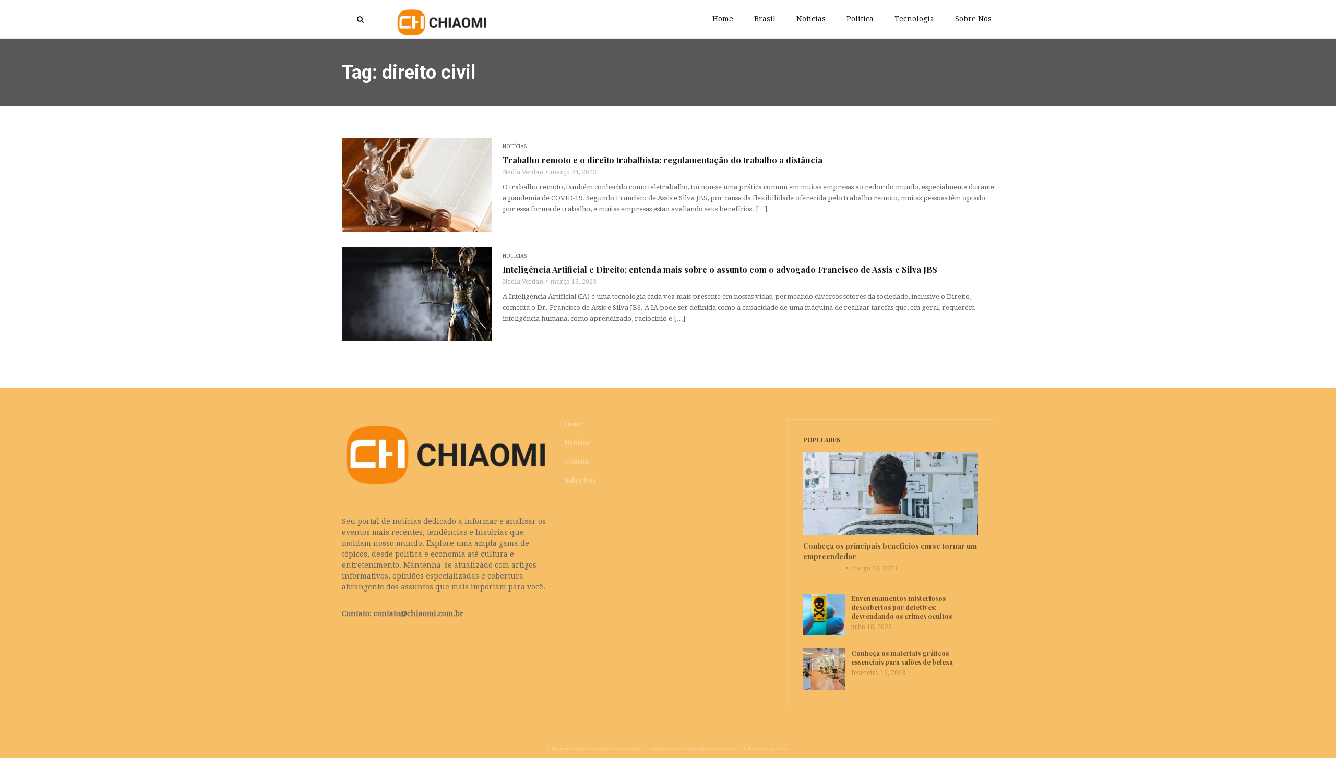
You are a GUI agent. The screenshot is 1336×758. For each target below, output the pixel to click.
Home (722, 19)
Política (860, 19)
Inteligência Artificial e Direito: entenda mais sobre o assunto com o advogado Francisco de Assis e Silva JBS (720, 269)
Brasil (765, 19)
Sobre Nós (973, 19)
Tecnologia (914, 19)
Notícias (811, 19)
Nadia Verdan (523, 172)
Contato (577, 461)
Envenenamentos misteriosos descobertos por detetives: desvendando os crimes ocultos (901, 607)
